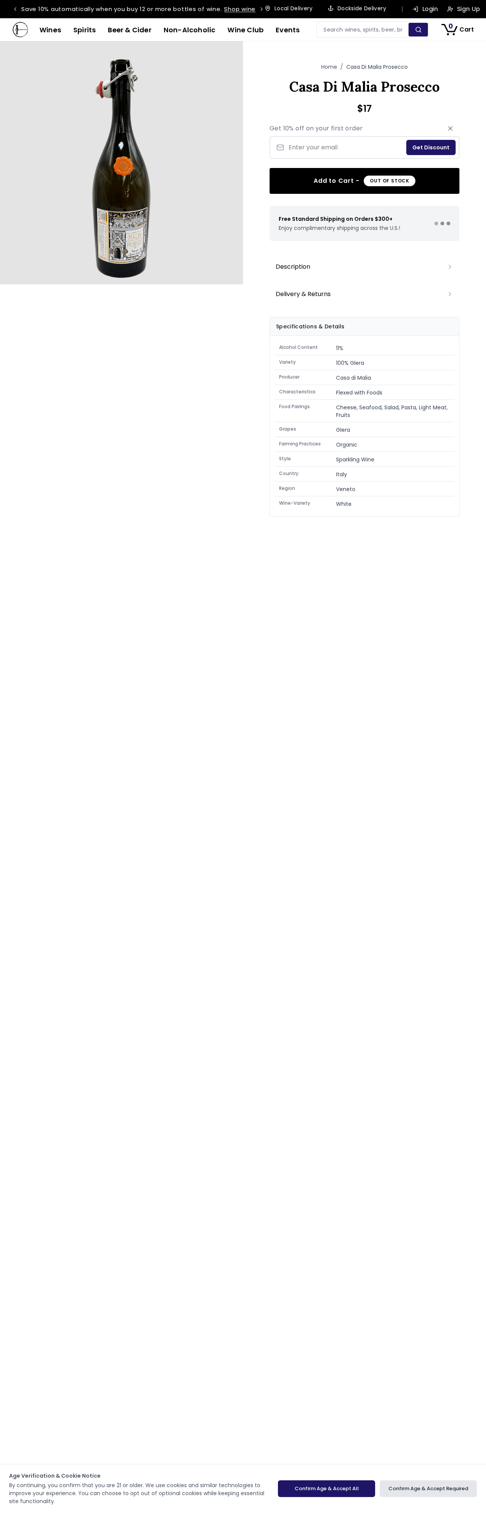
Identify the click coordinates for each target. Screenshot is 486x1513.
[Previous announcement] (15, 9)
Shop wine (240, 9)
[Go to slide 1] (436, 223)
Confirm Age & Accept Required (428, 1488)
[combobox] (363, 29)
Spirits (84, 30)
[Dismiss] (450, 128)
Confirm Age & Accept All (327, 1488)
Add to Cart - (361, 180)
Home (329, 67)
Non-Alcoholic (190, 30)
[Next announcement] (262, 9)
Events (288, 30)
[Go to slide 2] (442, 223)
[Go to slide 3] (448, 223)
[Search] (418, 29)
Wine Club (245, 30)
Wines (50, 30)
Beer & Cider (129, 30)
